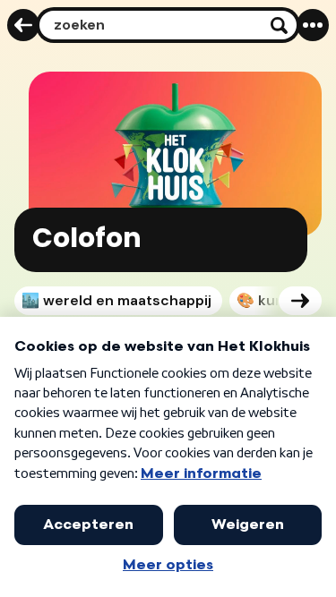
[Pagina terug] (23, 25)
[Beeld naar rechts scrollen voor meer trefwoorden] (300, 300)
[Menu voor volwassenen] (313, 25)
